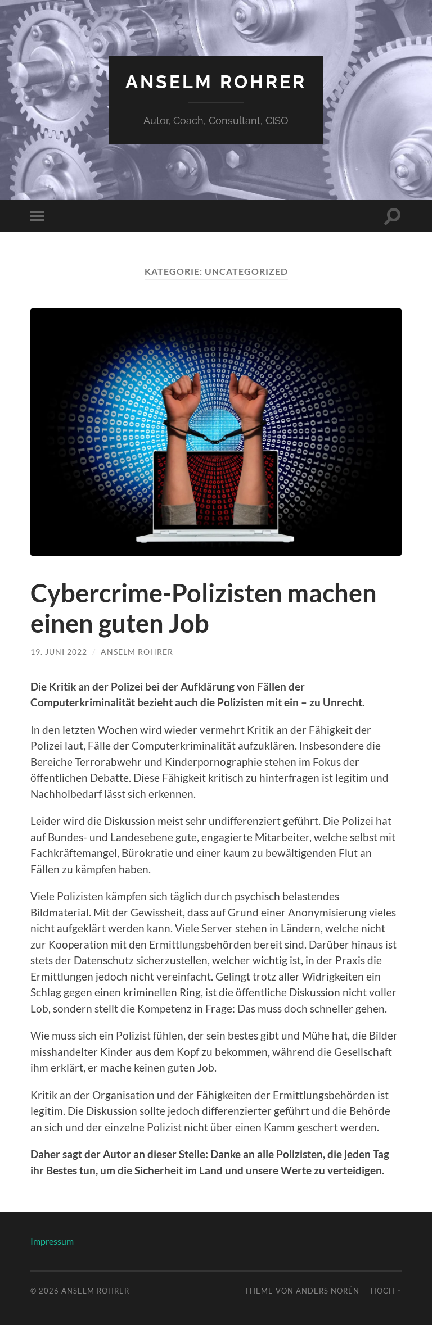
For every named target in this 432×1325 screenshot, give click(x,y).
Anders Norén (327, 1290)
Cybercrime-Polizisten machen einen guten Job (203, 608)
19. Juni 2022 (58, 651)
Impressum (52, 1241)
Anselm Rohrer (216, 81)
